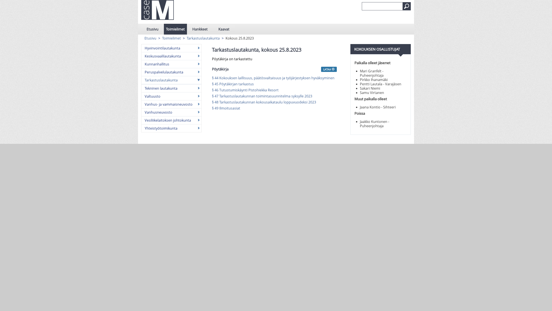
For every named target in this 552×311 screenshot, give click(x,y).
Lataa (327, 69)
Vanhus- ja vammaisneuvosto (169, 104)
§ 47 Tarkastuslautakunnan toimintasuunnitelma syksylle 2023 (262, 96)
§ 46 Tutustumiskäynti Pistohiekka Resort (245, 90)
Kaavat (223, 29)
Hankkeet (200, 29)
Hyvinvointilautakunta (162, 48)
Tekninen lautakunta (161, 88)
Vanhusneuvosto (158, 112)
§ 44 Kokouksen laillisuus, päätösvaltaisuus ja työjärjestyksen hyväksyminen (273, 78)
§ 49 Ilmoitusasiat (226, 108)
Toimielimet (175, 29)
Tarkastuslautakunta (203, 38)
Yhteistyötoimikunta (161, 128)
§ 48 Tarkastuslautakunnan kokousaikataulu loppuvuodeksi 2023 (264, 102)
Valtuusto (152, 96)
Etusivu (152, 29)
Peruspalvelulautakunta (164, 72)
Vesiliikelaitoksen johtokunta (168, 120)
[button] (407, 6)
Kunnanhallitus (157, 64)
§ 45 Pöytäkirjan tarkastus (233, 84)
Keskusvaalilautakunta (163, 56)
